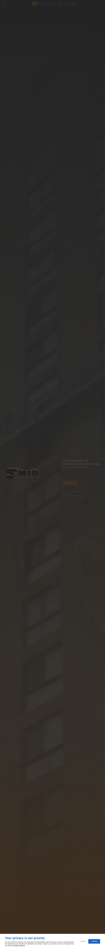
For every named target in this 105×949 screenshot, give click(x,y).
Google (15, 945)
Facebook (21, 945)
